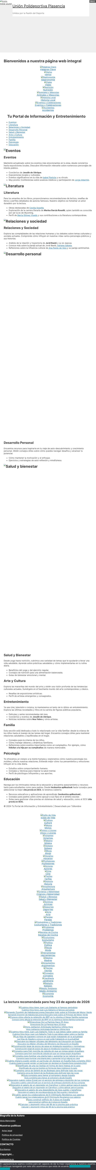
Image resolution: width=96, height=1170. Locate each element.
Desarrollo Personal (18, 129)
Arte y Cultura (15, 134)
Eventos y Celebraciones (48, 105)
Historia (48, 884)
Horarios (48, 858)
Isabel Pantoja (49, 177)
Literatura (13, 124)
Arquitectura (48, 889)
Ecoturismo (48, 940)
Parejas (48, 919)
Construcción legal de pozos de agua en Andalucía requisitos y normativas (48, 1049)
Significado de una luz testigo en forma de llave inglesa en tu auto (48, 1068)
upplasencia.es (7, 1159)
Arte (48, 914)
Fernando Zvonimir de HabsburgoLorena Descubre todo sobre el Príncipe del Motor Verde (48, 1015)
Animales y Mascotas (48, 95)
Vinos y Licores (48, 833)
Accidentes (48, 110)
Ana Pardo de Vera (57, 248)
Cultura (48, 822)
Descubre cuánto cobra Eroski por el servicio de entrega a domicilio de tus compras (48, 1082)
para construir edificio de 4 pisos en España (48, 1102)
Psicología (13, 142)
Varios (48, 74)
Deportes (48, 909)
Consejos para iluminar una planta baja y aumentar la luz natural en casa (48, 1058)
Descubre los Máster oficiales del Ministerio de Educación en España (48, 1044)
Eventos (12, 122)
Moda (48, 950)
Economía (48, 996)
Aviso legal (7, 1130)
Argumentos (48, 965)
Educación (14, 144)
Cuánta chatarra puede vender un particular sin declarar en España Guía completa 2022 (48, 1063)
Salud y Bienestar (17, 132)
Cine (48, 873)
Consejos (48, 975)
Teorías (48, 970)
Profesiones (48, 863)
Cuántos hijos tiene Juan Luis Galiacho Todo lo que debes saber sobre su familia (48, 1034)
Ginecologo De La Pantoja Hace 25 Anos (48, 1024)
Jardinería (48, 980)
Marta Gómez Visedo (27, 215)
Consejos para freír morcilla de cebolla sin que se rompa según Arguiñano (48, 1053)
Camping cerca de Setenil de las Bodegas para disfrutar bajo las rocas (48, 1073)
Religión (48, 986)
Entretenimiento (16, 137)
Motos (48, 828)
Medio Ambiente (48, 991)
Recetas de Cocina (48, 935)
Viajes (48, 84)
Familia (12, 139)
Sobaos (48, 848)
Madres (48, 960)
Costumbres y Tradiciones (48, 924)
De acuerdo (74, 1166)
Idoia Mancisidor (8, 1120)
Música (48, 843)
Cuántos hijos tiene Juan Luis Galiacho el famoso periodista (48, 1010)
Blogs (48, 853)
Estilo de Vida (48, 817)
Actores (48, 868)
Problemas (48, 930)
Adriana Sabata (64, 245)
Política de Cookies (11, 1139)
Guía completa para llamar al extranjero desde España (48, 1078)
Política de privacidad (12, 1135)
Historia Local (48, 100)
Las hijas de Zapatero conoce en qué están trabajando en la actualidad (48, 1039)
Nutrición (48, 90)
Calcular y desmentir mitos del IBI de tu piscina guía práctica (48, 1107)
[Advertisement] (48, 33)
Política (48, 945)
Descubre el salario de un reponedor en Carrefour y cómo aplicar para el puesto (48, 1087)
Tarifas (48, 879)
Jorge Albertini (82, 180)
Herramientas (48, 955)
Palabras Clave (48, 69)
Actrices (48, 904)
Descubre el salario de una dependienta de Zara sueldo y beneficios (48, 1092)
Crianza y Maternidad (48, 894)
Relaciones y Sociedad (19, 127)
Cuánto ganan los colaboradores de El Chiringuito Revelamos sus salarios (48, 1097)
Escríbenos (5, 1149)
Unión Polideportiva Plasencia (38, 6)
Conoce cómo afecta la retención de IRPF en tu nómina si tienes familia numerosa (48, 1019)
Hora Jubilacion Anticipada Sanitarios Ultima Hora (48, 1029)
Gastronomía (48, 79)
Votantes (48, 838)
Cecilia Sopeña (37, 208)
